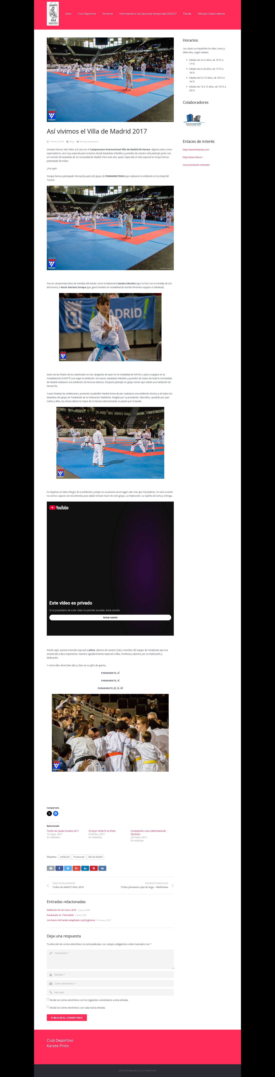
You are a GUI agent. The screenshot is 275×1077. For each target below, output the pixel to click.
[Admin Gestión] (194, 120)
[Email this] (51, 868)
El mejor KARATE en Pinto (102, 830)
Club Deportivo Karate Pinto (60, 1043)
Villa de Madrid (95, 856)
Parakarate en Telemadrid (60, 915)
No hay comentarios (89, 141)
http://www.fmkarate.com (196, 149)
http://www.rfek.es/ (192, 157)
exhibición (65, 856)
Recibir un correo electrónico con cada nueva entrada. (77, 1007)
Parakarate (79, 856)
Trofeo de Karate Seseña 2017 (62, 830)
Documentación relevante (196, 164)
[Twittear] (68, 868)
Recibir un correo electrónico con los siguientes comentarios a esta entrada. (89, 1000)
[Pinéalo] (94, 868)
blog (72, 141)
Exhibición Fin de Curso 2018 (61, 910)
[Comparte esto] (59, 868)
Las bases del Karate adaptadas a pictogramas (71, 920)
